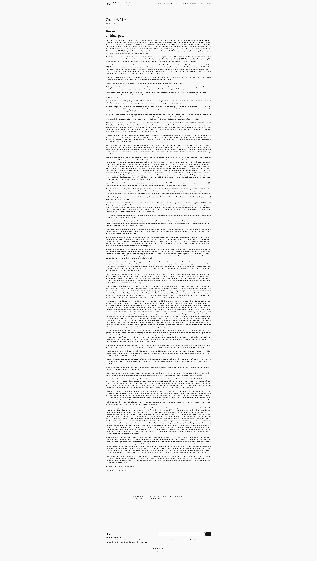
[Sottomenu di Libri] (203, 3)
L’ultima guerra (110, 31)
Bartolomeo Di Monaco (121, 3)
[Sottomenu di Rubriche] (177, 3)
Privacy (159, 551)
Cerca (208, 534)
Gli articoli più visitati (158, 548)
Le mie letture (110, 27)
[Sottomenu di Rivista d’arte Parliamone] (197, 3)
